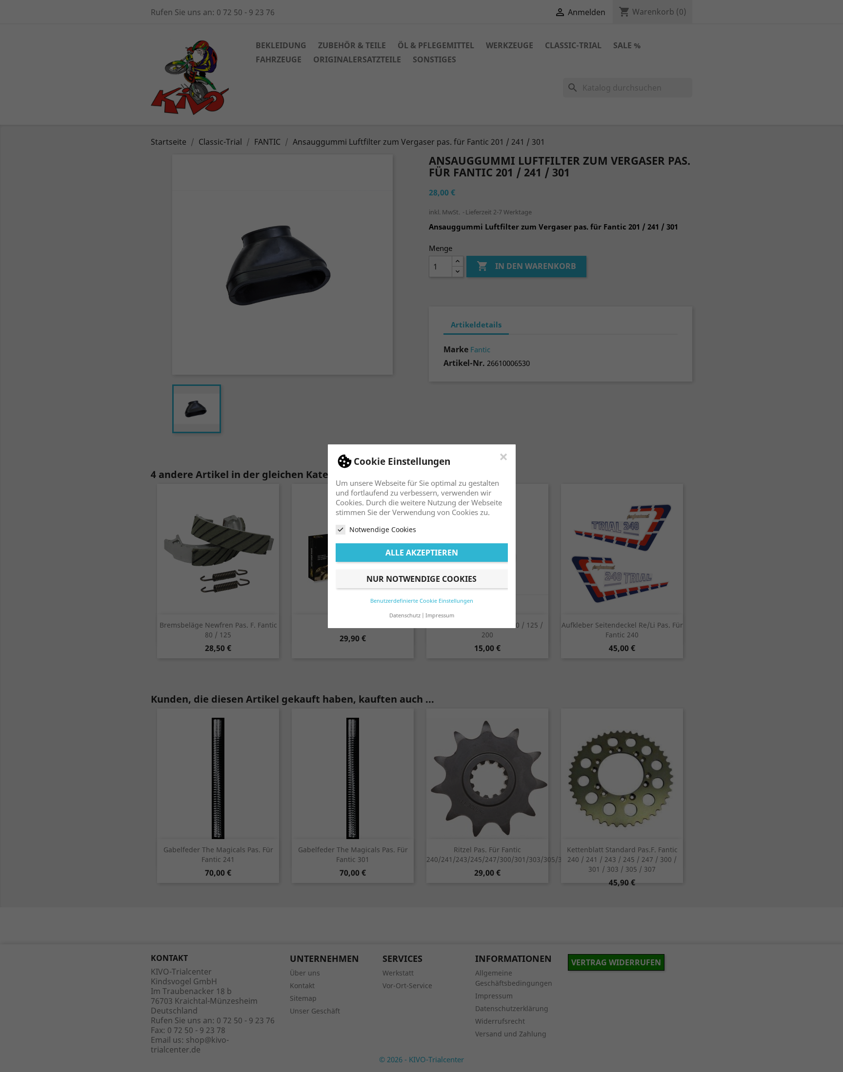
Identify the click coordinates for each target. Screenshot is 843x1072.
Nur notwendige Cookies (421, 578)
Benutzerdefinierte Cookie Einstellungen (421, 600)
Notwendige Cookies (382, 529)
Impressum (439, 614)
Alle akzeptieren (421, 552)
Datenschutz (405, 614)
